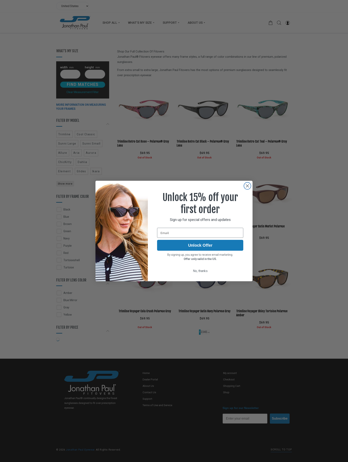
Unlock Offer (200, 245)
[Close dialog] (247, 185)
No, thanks (200, 271)
